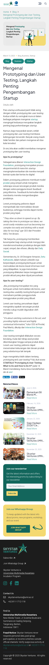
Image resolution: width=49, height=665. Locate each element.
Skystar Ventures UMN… (35, 408)
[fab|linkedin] (17, 583)
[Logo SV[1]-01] (8, 3)
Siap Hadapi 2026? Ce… (34, 424)
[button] (40, 3)
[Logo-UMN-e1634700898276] (16, 3)
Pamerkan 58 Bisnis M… (34, 393)
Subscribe (12, 493)
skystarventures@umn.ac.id (15, 645)
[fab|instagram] (5, 583)
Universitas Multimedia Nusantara (18, 573)
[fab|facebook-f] (11, 583)
